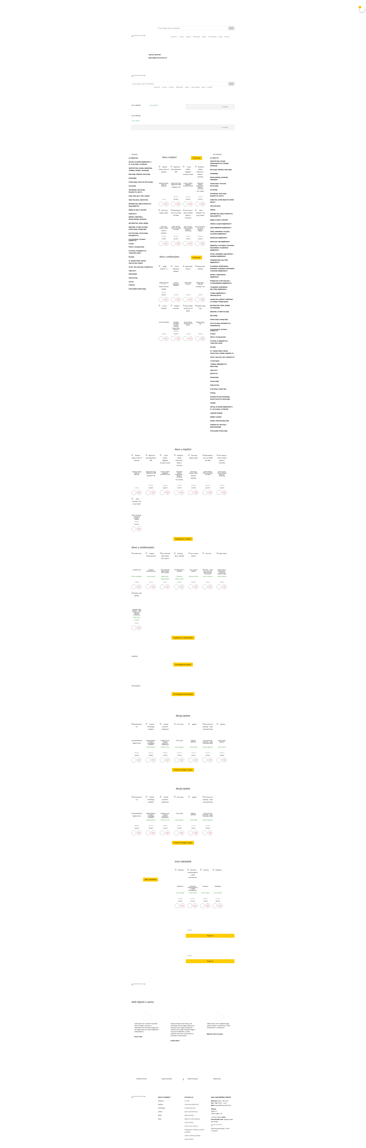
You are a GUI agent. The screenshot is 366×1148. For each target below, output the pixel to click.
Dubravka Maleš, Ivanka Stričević (179, 578)
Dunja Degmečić (208, 747)
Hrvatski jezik (215, 206)
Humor (212, 210)
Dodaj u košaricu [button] (161, 203)
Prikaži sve (196, 158)
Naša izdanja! (212, 37)
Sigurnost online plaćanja (192, 1119)
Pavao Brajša (151, 576)
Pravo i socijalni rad (136, 247)
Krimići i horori (215, 417)
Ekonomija (132, 178)
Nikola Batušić (150, 747)
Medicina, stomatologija (219, 312)
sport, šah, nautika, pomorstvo (141, 267)
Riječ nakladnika (150, 879)
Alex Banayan (179, 747)
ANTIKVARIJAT (136, 686)
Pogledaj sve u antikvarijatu (183, 638)
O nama (181, 37)
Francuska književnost (218, 238)
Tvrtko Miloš (193, 747)
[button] (166, 204)
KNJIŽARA (135, 656)
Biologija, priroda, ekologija (139, 174)
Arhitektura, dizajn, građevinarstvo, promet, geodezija (219, 163)
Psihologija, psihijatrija (219, 319)
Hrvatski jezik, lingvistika (138, 200)
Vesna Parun (222, 747)
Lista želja (221, 9)
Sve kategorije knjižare (183, 664)
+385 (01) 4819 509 (154, 55)
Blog (159, 1119)
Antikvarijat (196, 37)
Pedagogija (133, 274)
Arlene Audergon (137, 576)
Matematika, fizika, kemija (138, 223)
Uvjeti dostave (189, 1122)
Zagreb (212, 403)
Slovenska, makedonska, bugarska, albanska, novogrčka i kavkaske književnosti (222, 268)
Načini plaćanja (189, 1115)
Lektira (204, 37)
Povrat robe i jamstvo (191, 1126)
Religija (131, 257)
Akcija (220, 37)
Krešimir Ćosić (165, 747)
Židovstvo (214, 373)
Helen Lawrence (208, 576)
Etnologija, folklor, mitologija (141, 182)
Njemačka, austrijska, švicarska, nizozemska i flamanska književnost (222, 248)
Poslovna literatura (218, 389)
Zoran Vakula (154, 105)
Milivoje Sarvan (193, 576)
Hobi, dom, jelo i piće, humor (139, 196)
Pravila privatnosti (190, 1108)
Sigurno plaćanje (167, 1079)
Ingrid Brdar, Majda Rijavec (165, 577)
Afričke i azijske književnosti (220, 224)
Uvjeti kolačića (189, 1139)
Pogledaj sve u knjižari (183, 539)
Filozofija (132, 186)
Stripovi (132, 285)
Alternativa (133, 158)
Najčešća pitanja (192, 1079)
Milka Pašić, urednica (136, 618)
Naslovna (174, 37)
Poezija (213, 393)
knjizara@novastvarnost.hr (165, 9)
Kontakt (226, 37)
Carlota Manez (221, 576)
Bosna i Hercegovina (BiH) (219, 421)
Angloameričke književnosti (220, 228)
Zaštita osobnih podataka (192, 1135)
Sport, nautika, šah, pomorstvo (222, 357)
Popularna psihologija (137, 289)
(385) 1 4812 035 (223, 1101)
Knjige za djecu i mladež (137, 210)
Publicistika (133, 278)
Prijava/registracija (204, 9)
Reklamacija (217, 1079)
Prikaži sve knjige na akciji (183, 770)
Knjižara (188, 37)
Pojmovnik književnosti (192, 1104)
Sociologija (214, 381)
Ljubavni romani (216, 413)
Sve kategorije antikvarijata (183, 694)
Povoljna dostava (141, 1079)
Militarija (214, 315)
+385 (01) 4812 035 (142, 9)
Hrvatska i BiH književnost (220, 242)
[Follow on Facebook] (144, 27)
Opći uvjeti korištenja (191, 1112)
